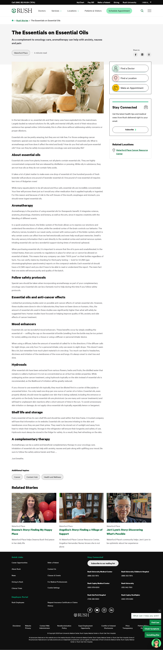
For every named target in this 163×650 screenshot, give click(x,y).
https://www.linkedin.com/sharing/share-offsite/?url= (142, 54)
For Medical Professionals (57, 582)
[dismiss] (159, 628)
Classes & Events (54, 575)
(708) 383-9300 (93, 599)
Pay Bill (91, 2)
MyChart (80, 2)
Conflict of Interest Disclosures (108, 626)
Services (55, 10)
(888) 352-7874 (93, 575)
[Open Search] (142, 11)
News (14, 575)
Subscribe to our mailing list (103, 563)
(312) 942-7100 (126, 587)
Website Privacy (28, 626)
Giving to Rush (17, 582)
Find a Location (129, 78)
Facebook (89, 610)
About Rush (16, 569)
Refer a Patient (104, 2)
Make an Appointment (132, 87)
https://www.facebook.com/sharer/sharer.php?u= (135, 54)
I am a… (145, 2)
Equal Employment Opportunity (85, 626)
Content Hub (32, 477)
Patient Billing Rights (143, 626)
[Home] (81, 617)
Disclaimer (17, 625)
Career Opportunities (19, 562)
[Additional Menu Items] (149, 11)
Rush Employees (18, 602)
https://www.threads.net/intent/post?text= (149, 54)
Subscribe (129, 129)
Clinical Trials (17, 588)
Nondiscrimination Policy (64, 626)
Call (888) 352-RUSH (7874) (23, 2)
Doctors (42, 10)
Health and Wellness (52, 477)
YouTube (97, 610)
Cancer (17, 477)
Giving (116, 2)
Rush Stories (22, 20)
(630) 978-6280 (127, 599)
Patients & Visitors (93, 10)
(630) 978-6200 (93, 587)
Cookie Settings (54, 587)
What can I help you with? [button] (146, 633)
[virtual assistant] (156, 643)
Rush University (129, 2)
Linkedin (111, 610)
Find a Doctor (128, 68)
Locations (71, 10)
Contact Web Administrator (44, 626)
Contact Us (52, 569)
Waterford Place (21, 52)
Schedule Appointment (119, 10)
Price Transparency (128, 626)
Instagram (104, 610)
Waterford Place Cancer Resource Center (132, 152)
